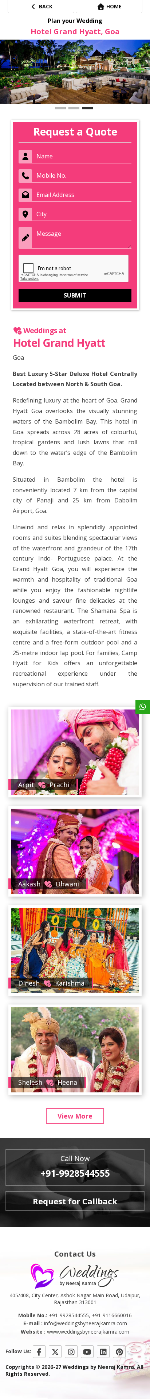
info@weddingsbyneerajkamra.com (85, 1323)
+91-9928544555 (75, 1173)
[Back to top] (129, 1371)
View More (75, 1116)
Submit (75, 295)
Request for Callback (75, 1201)
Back (45, 6)
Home (113, 6)
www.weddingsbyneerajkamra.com (88, 1331)
